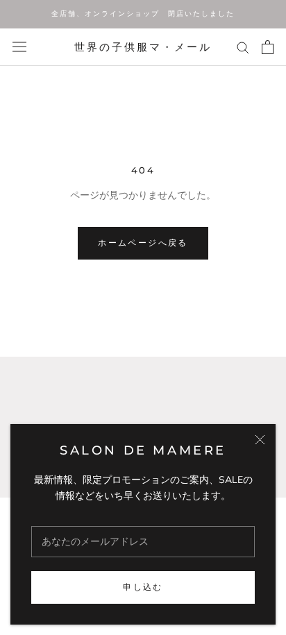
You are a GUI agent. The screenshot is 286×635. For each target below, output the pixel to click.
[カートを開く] (268, 47)
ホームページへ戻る (143, 242)
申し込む (143, 587)
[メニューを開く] (19, 47)
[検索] (243, 47)
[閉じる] (260, 439)
